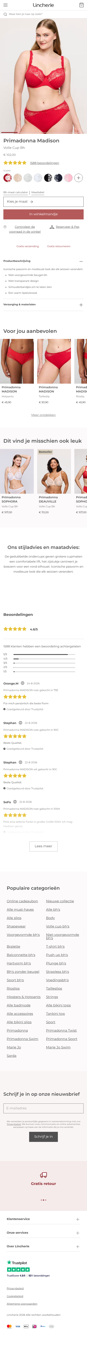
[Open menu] (5, 5)
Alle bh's (53, 910)
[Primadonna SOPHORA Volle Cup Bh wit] (17, 471)
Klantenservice (18, 1219)
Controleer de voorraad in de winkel (25, 229)
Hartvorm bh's (19, 964)
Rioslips (13, 989)
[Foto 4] (60, 132)
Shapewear (16, 927)
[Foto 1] (9, 132)
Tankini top (55, 1014)
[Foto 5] (77, 132)
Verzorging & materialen (19, 304)
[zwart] (48, 178)
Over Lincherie (18, 1246)
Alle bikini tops (58, 1006)
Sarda (11, 1056)
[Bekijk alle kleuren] (78, 177)
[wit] (38, 178)
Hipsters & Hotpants (24, 997)
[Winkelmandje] (81, 5)
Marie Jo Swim (58, 1048)
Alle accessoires (20, 1014)
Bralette (13, 947)
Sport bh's (15, 980)
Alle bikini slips (19, 1022)
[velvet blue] (58, 178)
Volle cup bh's (57, 927)
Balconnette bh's (21, 955)
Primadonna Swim (22, 1039)
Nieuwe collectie (60, 901)
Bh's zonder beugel (23, 972)
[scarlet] (7, 178)
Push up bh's (57, 955)
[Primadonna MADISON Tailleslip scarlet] (54, 361)
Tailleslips (54, 989)
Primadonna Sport (61, 1039)
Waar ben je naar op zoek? (25, 14)
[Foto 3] (43, 132)
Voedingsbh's (57, 980)
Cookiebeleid (15, 1296)
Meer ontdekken (43, 415)
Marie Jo (14, 1048)
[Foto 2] (26, 132)
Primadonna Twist (61, 1031)
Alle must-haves (20, 910)
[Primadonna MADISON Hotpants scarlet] (17, 361)
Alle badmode (19, 1006)
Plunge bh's (56, 964)
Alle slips (14, 918)
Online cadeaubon (22, 901)
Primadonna (17, 1031)
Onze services (17, 1232)
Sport (50, 1022)
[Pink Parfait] (68, 178)
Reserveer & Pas (67, 227)
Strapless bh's (57, 972)
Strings (52, 997)
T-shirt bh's (55, 947)
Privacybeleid (14, 1124)
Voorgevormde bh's (23, 935)
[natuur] (28, 178)
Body (50, 918)
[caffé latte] (18, 178)
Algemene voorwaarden (22, 1303)
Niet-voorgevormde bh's (62, 936)
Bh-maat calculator (15, 192)
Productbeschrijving (16, 261)
